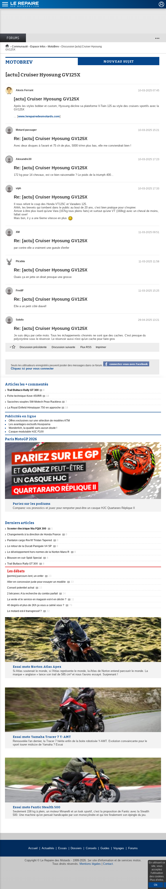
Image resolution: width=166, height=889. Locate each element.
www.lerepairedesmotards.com (39, 116)
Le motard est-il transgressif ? (28, 611)
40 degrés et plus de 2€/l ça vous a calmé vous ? (39, 605)
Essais (62, 848)
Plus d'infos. (157, 879)
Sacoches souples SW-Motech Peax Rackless (37, 401)
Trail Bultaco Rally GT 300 (25, 563)
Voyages (118, 848)
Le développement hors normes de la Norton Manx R (41, 551)
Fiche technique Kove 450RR (28, 395)
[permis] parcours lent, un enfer (29, 576)
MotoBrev (53, 46)
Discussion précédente (33, 347)
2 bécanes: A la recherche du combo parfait (36, 593)
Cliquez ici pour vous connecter (32, 368)
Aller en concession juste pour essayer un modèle (40, 581)
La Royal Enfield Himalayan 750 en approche (37, 407)
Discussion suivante (63, 347)
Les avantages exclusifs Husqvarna (29, 424)
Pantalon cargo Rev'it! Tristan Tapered (32, 540)
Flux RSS (85, 347)
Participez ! (148, 569)
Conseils (91, 848)
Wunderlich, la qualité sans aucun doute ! (33, 427)
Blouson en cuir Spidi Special (27, 557)
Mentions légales (90, 863)
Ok (156, 884)
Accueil (33, 848)
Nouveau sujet (119, 61)
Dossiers (76, 848)
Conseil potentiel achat (24, 587)
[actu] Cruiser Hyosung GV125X (46, 99)
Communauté (20, 46)
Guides (105, 848)
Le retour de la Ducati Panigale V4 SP (32, 546)
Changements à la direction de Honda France (37, 534)
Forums (12, 38)
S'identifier (161, 4)
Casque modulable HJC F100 (26, 431)
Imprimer (101, 347)
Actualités (48, 848)
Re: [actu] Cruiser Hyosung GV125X (50, 138)
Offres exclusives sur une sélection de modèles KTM (39, 420)
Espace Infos (37, 46)
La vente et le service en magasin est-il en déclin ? (40, 599)
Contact (108, 863)
